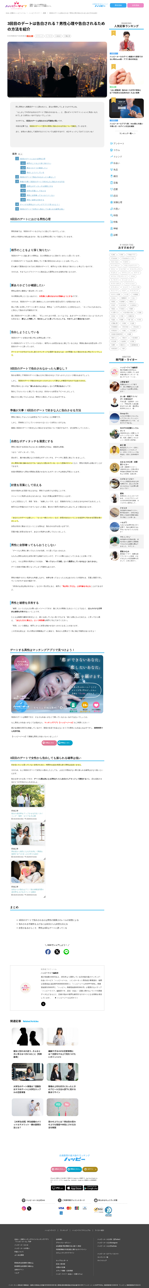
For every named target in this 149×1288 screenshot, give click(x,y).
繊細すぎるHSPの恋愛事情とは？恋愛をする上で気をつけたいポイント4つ (62, 1054)
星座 (113, 319)
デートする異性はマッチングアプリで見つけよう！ (38, 204)
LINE (113, 254)
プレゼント (115, 287)
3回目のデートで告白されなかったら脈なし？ (36, 176)
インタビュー (116, 265)
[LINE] (66, 952)
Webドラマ (132, 254)
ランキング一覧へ (126, 133)
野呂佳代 (114, 348)
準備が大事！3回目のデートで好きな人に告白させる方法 (40, 181)
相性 (124, 330)
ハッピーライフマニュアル (81, 1230)
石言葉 (133, 330)
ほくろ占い (115, 262)
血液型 (124, 341)
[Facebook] (48, 952)
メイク (126, 287)
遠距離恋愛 (134, 345)
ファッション (131, 283)
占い (134, 298)
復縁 (131, 309)
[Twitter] (57, 952)
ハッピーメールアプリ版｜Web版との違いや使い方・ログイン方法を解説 (126, 125)
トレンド (117, 156)
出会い (113, 53)
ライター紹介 (99, 1230)
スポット (114, 272)
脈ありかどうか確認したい (35, 167)
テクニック (40, 36)
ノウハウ (49, 36)
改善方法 (131, 316)
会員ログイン (19, 1269)
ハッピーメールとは (21, 1245)
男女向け (136, 327)
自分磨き (135, 337)
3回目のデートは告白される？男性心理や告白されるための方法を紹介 (73, 13)
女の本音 (123, 305)
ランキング (134, 290)
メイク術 (136, 287)
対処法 (122, 309)
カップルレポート (62, 1260)
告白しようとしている (33, 172)
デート (137, 272)
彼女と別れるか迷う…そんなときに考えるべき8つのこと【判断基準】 (27, 1054)
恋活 (115, 196)
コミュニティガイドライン (65, 1253)
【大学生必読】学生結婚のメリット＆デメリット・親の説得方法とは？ (27, 1125)
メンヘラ (114, 290)
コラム (116, 150)
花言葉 (114, 341)
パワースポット (116, 283)
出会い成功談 (60, 1264)
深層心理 (67, 36)
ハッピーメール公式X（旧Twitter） (109, 1239)
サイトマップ (102, 1260)
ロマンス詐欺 (116, 294)
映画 (122, 319)
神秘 (115, 228)
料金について (19, 1252)
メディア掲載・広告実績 (64, 1271)
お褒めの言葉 (60, 1267)
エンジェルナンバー (132, 265)
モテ (124, 290)
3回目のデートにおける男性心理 (30, 158)
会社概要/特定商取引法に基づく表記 (68, 1246)
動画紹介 (124, 298)
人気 (127, 294)
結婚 (129, 334)
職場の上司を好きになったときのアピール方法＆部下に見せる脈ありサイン (62, 1089)
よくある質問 (19, 1255)
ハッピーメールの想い (22, 1248)
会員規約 (59, 1239)
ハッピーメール (127, 280)
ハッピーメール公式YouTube (107, 1246)
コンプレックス (136, 269)
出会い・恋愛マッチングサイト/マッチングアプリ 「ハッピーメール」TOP (32, 1240)
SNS (122, 254)
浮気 (139, 319)
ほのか (126, 262)
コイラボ (123, 269)
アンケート (118, 143)
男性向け (114, 330)
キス (113, 269)
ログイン (90, 1169)
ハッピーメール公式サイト (67, 998)
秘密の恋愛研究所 (117, 334)
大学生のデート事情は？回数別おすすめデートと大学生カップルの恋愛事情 (27, 1089)
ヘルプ (17, 1273)
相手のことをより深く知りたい (36, 163)
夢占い (132, 301)
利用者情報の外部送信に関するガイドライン (71, 1249)
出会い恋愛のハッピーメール (16, 13)
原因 (113, 301)
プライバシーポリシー (63, 1243)
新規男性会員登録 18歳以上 (24, 1266)
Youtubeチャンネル (128, 258)
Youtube (114, 258)
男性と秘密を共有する (33, 199)
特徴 (115, 215)
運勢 (113, 345)
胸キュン (114, 337)
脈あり (125, 337)
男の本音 (125, 327)
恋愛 (44, 13)
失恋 (115, 169)
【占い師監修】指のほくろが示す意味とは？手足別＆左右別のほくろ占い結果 (125, 91)
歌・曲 (131, 319)
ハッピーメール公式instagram (107, 1243)
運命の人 (123, 345)
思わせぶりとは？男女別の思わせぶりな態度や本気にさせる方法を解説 (62, 1125)
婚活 (115, 176)
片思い (116, 209)
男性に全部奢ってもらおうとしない (38, 195)
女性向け (58, 36)
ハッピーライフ (34, 13)
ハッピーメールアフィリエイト (108, 1254)
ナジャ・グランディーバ (119, 276)
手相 (122, 316)
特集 (115, 222)
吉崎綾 (122, 301)
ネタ (133, 276)
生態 (132, 323)
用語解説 (114, 327)
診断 (113, 87)
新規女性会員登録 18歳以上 (24, 1263)
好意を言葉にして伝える (34, 190)
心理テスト (115, 312)
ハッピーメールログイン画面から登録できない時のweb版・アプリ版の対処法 (126, 58)
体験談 (136, 294)
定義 (115, 182)
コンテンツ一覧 (102, 1257)
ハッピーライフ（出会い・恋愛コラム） (69, 1274)
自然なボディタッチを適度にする (37, 185)
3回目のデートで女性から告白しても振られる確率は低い (40, 208)
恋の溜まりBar (128, 312)
